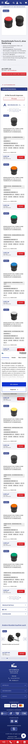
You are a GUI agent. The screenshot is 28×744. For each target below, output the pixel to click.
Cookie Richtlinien (19, 738)
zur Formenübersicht (9, 84)
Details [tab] (14, 357)
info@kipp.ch (14, 680)
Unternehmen (6, 690)
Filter (15, 98)
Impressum (11, 736)
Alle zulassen (14, 384)
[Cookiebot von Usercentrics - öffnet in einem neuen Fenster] (19, 353)
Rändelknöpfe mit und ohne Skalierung (14, 6)
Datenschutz (10, 738)
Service (4, 696)
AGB (15, 736)
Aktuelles (5, 685)
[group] (14, 643)
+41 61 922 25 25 (15, 678)
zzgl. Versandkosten (11, 70)
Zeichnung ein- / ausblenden (16, 105)
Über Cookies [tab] (22, 357)
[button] (4, 658)
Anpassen (13, 389)
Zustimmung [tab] (5, 357)
